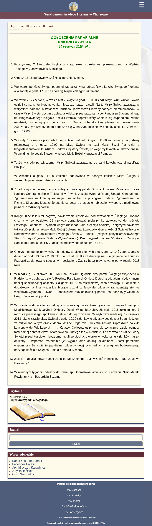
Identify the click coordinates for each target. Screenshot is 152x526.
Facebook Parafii (23, 464)
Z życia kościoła (22, 470)
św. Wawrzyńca (74, 512)
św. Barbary (74, 489)
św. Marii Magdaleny (74, 506)
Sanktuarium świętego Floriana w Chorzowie (76, 14)
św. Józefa (74, 500)
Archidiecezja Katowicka (28, 467)
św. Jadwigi (74, 495)
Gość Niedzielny (23, 474)
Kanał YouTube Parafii (27, 460)
